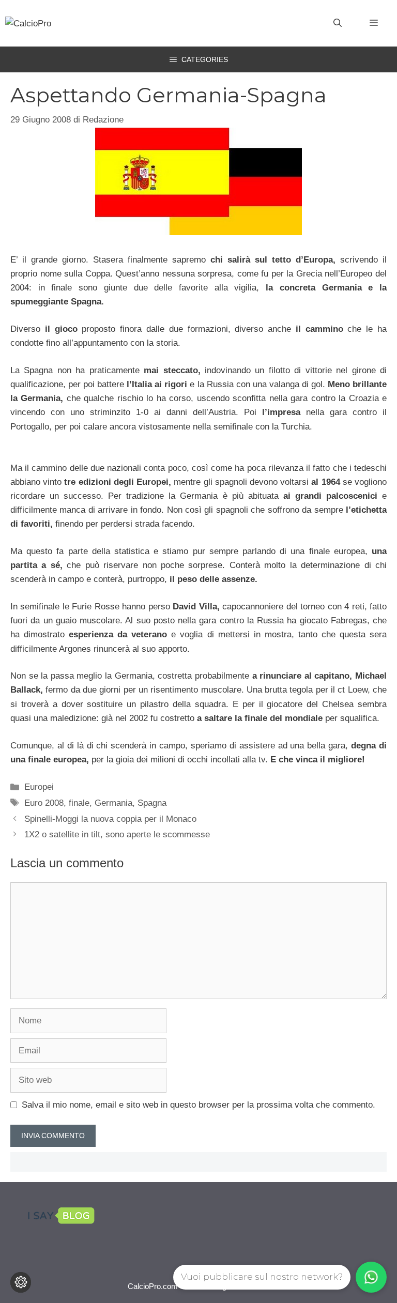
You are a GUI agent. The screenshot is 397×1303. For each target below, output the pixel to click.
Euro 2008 (44, 803)
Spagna (152, 803)
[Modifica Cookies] (20, 1282)
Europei (39, 787)
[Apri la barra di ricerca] (337, 23)
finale (79, 803)
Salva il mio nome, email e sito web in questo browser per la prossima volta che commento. (198, 1105)
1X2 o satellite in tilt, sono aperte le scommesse (117, 834)
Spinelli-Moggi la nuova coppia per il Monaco (110, 819)
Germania (113, 803)
